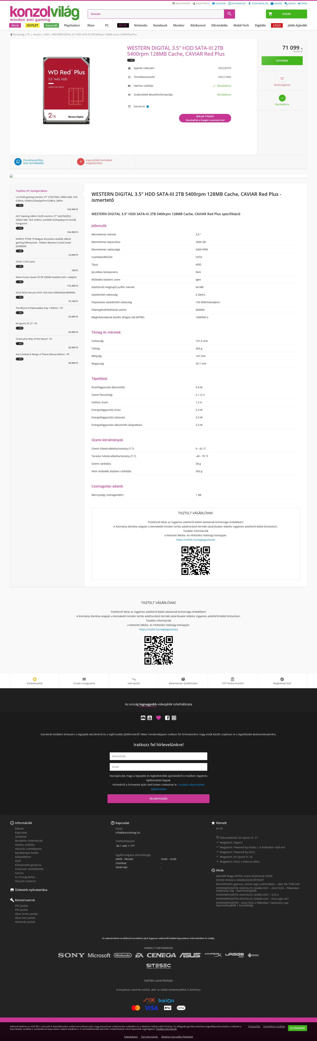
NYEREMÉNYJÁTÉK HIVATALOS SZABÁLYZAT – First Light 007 (252, 898)
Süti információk (149, 1036)
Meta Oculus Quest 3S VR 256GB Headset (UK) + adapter (46, 277)
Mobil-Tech (241, 25)
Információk (239, 3)
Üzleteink (221, 3)
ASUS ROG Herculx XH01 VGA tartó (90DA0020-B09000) (45, 292)
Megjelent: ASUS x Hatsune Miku (238, 861)
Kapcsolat (21, 832)
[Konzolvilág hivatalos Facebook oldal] (167, 718)
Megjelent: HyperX (229, 842)
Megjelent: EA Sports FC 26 (234, 857)
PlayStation (72, 25)
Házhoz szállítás (25, 844)
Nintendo (140, 25)
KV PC (123, 25)
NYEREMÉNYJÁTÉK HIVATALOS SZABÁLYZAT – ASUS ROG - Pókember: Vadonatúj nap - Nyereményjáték (258, 889)
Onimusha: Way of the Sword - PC (34, 338)
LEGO (277, 25)
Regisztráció (203, 3)
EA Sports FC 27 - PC (26, 323)
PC (107, 25)
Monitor (179, 25)
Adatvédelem (23, 857)
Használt (51, 25)
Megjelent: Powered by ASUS (235, 852)
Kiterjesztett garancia (28, 865)
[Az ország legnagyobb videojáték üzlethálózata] (45, 13)
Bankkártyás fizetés (27, 853)
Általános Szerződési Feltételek (177, 1036)
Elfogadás (297, 1028)
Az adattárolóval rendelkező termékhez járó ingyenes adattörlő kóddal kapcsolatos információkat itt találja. (158, 938)
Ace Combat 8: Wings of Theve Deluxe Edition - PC (43, 354)
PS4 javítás (21, 909)
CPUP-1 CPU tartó (25, 261)
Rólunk (19, 828)
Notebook (160, 25)
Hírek (304, 3)
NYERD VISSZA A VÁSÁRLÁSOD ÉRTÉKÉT (240, 880)
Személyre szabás (274, 1026)
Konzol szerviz (25, 900)
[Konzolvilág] (158, 697)
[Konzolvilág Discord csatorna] (143, 718)
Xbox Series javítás (26, 914)
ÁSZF (18, 861)
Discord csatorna (25, 881)
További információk (166, 1029)
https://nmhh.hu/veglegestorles (195, 539)
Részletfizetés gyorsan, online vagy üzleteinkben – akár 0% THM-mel (258, 884)
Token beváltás (260, 3)
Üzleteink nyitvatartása (31, 890)
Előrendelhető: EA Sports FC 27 (237, 837)
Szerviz (292, 3)
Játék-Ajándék (297, 25)
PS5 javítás (21, 905)
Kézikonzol (197, 25)
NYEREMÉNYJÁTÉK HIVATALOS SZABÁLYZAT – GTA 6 (247, 894)
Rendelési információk (28, 840)
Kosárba (282, 60)
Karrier (278, 3)
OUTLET (32, 25)
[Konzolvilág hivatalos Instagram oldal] (174, 718)
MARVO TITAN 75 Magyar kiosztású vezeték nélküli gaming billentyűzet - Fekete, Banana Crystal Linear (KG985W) (43, 242)
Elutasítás (254, 1026)
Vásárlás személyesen (28, 848)
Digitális (260, 25)
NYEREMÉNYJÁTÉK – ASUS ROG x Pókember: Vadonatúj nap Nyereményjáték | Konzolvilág (252, 904)
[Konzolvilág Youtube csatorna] (149, 718)
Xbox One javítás (25, 918)
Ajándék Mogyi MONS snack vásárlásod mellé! (244, 876)
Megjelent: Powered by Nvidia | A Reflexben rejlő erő (250, 847)
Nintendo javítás (25, 922)
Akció (15, 25)
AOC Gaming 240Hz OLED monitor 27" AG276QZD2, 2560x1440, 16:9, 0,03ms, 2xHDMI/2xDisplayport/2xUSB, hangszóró (46, 219)
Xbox (90, 25)
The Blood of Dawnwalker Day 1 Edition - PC (39, 308)
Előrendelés (219, 25)
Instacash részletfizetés (29, 869)
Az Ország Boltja (25, 877)
